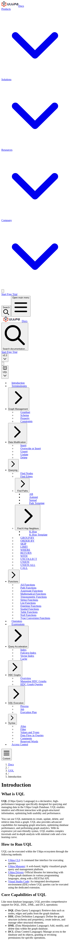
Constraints (26, 421)
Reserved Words (29, 741)
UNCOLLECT (28, 559)
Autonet (33, 497)
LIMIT (24, 546)
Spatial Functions (29, 609)
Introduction (18, 382)
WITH (24, 555)
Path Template (37, 503)
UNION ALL (27, 565)
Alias (23, 726)
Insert (23, 445)
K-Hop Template (38, 534)
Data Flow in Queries (31, 735)
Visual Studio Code (18, 881)
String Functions (29, 599)
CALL (24, 568)
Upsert (24, 451)
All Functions (27, 584)
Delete (23, 457)
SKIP (23, 543)
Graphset (25, 412)
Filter (23, 729)
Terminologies (19, 385)
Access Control (20, 744)
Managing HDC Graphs (33, 681)
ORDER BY (27, 540)
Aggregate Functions (31, 590)
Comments (26, 738)
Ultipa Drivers (15, 872)
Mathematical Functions (33, 593)
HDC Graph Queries (31, 684)
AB (31, 494)
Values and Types (29, 732)
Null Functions (28, 615)
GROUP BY (27, 537)
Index (23, 649)
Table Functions (29, 612)
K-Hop (33, 531)
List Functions (28, 602)
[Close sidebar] (2, 363)
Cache (23, 658)
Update (24, 454)
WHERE (25, 549)
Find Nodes (26, 473)
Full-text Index (28, 652)
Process (24, 706)
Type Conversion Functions (35, 618)
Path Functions (28, 587)
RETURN (26, 552)
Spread (33, 500)
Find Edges (26, 476)
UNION (24, 562)
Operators (17, 621)
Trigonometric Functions (33, 596)
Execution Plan (28, 712)
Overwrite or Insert (30, 448)
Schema (24, 415)
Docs (21, 6)
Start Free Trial (9, 294)
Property (25, 418)
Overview (25, 678)
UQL (11, 770)
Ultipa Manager (16, 866)
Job (22, 709)
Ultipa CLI (14, 860)
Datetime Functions (30, 606)
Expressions (18, 624)
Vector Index (27, 655)
